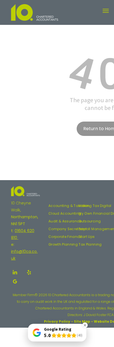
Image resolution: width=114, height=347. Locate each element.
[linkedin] (15, 273)
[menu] (105, 10)
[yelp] (29, 273)
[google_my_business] (15, 282)
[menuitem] (69, 206)
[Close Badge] (85, 325)
